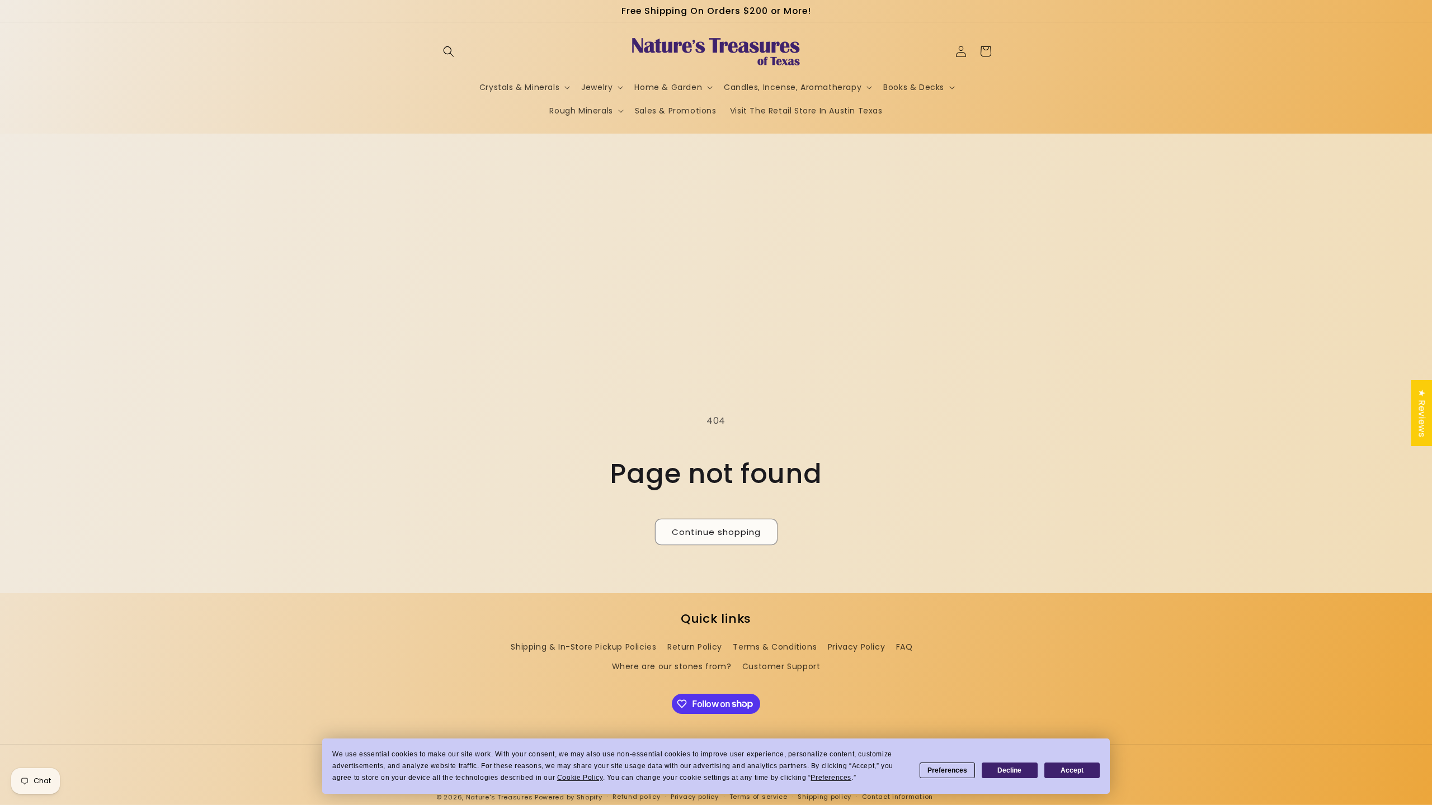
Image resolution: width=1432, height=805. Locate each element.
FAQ (904, 646)
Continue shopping (716, 532)
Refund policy (636, 796)
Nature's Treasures (499, 797)
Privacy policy (695, 796)
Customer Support (781, 666)
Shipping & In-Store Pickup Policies (583, 646)
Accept (1072, 770)
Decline (1009, 770)
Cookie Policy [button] (580, 778)
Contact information (897, 796)
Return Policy (694, 646)
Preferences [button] (831, 778)
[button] (448, 51)
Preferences (947, 770)
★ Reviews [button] (1421, 413)
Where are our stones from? (672, 666)
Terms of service (758, 796)
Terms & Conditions (775, 646)
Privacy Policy (856, 646)
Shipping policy (824, 796)
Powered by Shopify (568, 797)
